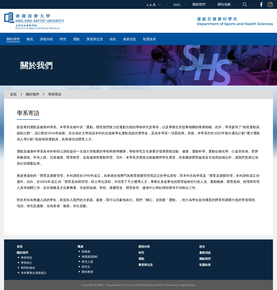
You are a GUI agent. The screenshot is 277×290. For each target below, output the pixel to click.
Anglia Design (187, 285)
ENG (176, 4)
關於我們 (13, 39)
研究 (63, 39)
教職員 (86, 251)
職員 (30, 39)
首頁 (13, 94)
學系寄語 (26, 257)
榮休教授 (87, 271)
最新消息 (129, 39)
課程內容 (46, 39)
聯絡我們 (198, 4)
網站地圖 (224, 4)
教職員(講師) (90, 256)
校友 (113, 39)
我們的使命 (28, 267)
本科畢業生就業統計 (33, 272)
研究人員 (87, 261)
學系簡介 (26, 262)
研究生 (86, 266)
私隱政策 (149, 39)
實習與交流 (95, 39)
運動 (76, 39)
